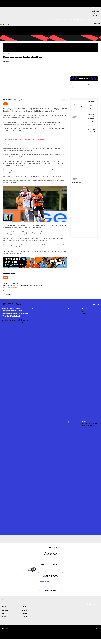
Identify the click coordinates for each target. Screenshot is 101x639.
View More (96, 304)
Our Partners (25, 619)
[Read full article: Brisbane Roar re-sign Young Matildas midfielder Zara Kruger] (92, 180)
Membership (5, 610)
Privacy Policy (15, 289)
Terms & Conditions (94, 628)
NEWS (47, 19)
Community (67, 19)
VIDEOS (53, 19)
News (9, 53)
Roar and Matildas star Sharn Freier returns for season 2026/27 (90, 311)
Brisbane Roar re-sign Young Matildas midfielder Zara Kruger (90, 425)
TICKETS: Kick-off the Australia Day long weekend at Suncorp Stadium (24, 139)
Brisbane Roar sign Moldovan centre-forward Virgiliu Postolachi (15, 313)
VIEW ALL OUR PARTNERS (50, 590)
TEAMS (59, 19)
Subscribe (9, 294)
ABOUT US (95, 19)
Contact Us (24, 610)
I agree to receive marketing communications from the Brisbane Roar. (22, 291)
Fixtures (4, 616)
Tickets (87, 19)
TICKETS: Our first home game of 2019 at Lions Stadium (20, 135)
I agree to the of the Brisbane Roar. (17, 289)
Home (4, 53)
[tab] (77, 85)
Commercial (78, 19)
